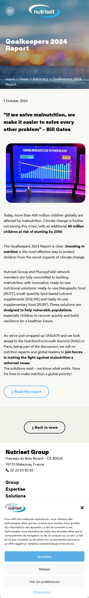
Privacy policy (42, 592)
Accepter (45, 556)
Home (10, 78)
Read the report (27, 391)
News (24, 78)
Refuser (44, 569)
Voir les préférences (44, 581)
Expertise (15, 488)
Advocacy (40, 78)
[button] (82, 507)
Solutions (15, 495)
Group (12, 482)
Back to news (46, 427)
